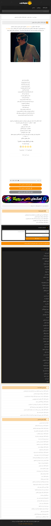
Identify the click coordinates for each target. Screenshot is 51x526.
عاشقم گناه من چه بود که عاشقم (41, 425)
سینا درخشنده (46, 306)
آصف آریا (47, 379)
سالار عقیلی (29, 17)
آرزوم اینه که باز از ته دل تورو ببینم (41, 455)
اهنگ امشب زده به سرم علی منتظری (41, 460)
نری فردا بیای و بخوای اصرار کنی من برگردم (40, 508)
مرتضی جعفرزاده (45, 285)
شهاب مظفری (46, 301)
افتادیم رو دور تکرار (44, 511)
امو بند (47, 317)
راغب (48, 293)
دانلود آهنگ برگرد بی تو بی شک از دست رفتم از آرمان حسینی (36, 409)
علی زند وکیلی (46, 320)
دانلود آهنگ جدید (44, 476)
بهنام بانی (47, 274)
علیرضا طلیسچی (45, 258)
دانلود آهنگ (45, 7)
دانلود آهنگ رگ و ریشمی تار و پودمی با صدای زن (38, 404)
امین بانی (47, 253)
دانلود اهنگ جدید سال (43, 503)
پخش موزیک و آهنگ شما (28, 523)
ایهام (48, 280)
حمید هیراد (46, 346)
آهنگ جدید (45, 206)
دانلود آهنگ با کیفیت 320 (24, 185)
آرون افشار (47, 261)
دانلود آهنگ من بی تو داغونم (42, 444)
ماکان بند (47, 304)
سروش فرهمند (46, 365)
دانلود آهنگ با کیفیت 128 (24, 188)
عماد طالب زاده (46, 370)
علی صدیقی (46, 328)
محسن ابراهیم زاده (45, 282)
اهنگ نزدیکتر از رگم (44, 473)
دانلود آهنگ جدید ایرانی (43, 465)
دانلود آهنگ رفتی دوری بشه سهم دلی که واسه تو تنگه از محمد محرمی (34, 415)
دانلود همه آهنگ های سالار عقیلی (25, 192)
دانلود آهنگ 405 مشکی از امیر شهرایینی (40, 220)
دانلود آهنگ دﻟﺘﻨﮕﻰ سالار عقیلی (39, 22)
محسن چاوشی (46, 330)
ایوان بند (47, 269)
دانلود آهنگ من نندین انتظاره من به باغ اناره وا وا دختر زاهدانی (36, 215)
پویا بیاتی (47, 312)
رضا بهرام (47, 272)
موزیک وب (34, 17)
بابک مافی (47, 352)
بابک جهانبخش (46, 314)
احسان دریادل (46, 354)
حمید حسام (46, 376)
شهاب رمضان (46, 341)
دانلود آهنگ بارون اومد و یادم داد (41, 436)
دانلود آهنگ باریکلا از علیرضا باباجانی (41, 216)
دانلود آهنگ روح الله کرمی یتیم (42, 222)
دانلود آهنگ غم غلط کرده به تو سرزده (41, 452)
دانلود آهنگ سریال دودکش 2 (42, 433)
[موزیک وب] (25, 3)
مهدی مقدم (46, 368)
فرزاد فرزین (46, 344)
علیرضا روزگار (46, 333)
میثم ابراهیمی (46, 325)
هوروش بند (46, 298)
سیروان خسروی (46, 349)
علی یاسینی (46, 296)
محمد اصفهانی (46, 360)
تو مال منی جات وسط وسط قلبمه (41, 489)
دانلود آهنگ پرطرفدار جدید (43, 447)
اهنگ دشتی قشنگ (44, 479)
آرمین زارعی (46, 266)
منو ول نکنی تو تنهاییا (43, 449)
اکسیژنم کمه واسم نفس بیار (42, 498)
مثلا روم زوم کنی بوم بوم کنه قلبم (41, 514)
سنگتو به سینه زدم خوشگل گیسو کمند (40, 457)
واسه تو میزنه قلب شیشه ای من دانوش (40, 481)
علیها (48, 381)
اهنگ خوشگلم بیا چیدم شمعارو (42, 517)
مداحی (33, 7)
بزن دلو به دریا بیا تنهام (43, 506)
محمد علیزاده (46, 263)
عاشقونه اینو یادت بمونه (43, 463)
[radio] (30, 147)
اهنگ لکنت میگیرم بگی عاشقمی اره (41, 431)
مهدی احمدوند (46, 338)
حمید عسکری (46, 277)
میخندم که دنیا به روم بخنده (42, 471)
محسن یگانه (46, 256)
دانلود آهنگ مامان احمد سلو (42, 412)
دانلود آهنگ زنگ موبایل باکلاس (42, 492)
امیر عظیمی (46, 373)
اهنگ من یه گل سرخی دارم (43, 487)
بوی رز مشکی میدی (44, 468)
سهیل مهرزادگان (45, 309)
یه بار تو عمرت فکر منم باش (42, 500)
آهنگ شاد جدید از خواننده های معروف (40, 484)
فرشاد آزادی (46, 322)
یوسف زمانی (46, 336)
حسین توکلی (46, 290)
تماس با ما (20, 523)
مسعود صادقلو (46, 288)
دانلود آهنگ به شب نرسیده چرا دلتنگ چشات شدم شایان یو (37, 218)
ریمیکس (39, 7)
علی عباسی (46, 362)
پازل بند (47, 357)
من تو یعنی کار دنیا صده (43, 439)
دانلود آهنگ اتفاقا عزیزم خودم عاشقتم (40, 428)
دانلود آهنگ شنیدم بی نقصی (42, 441)
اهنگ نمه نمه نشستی (43, 423)
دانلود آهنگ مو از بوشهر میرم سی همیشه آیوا (39, 407)
